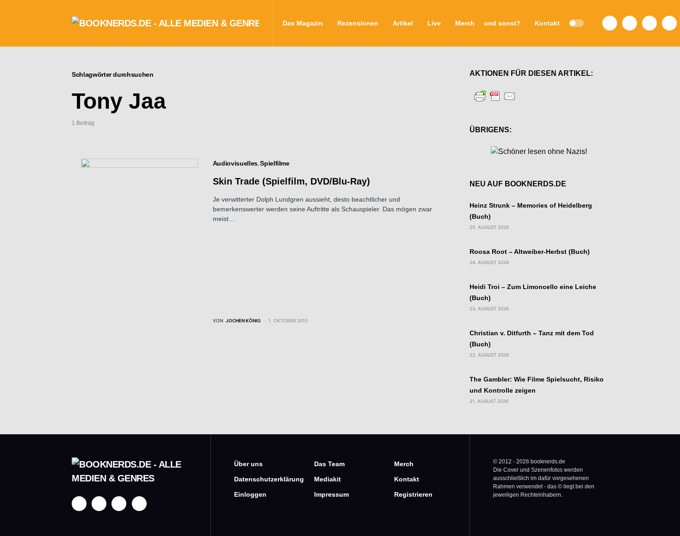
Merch (404, 464)
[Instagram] (629, 23)
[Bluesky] (669, 23)
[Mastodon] (649, 23)
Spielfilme (275, 163)
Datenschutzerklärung (260, 479)
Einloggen (250, 494)
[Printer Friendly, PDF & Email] (495, 95)
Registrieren (413, 494)
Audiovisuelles (235, 163)
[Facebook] (609, 23)
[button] (576, 23)
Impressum (331, 494)
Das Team (329, 464)
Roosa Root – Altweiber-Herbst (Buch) (530, 251)
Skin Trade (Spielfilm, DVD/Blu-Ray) (291, 181)
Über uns (248, 464)
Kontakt (406, 479)
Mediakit (327, 479)
